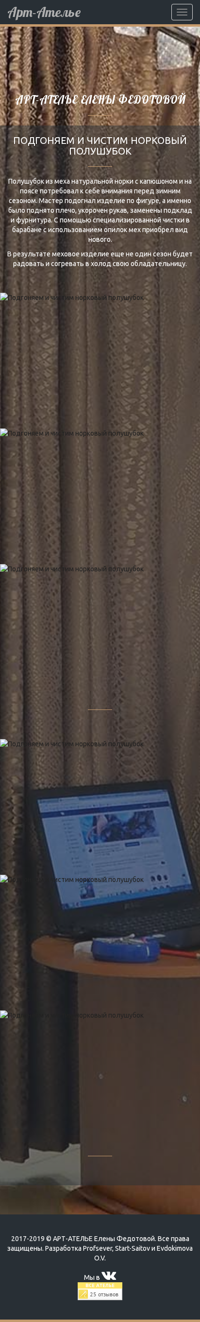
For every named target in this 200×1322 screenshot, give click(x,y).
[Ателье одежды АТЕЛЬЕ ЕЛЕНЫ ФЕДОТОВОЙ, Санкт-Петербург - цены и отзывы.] (100, 1290)
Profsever (97, 1248)
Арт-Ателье (44, 11)
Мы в (92, 1277)
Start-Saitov (132, 1248)
